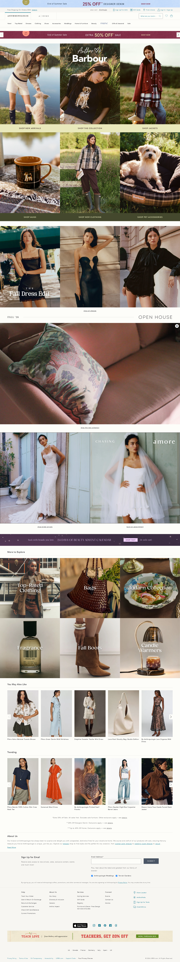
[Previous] (2, 34)
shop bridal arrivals (45, 527)
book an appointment (135, 527)
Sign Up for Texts (143, 902)
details (34, 10)
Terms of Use (23, 958)
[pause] (177, 326)
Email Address (97, 857)
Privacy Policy (122, 882)
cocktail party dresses (123, 844)
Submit (151, 861)
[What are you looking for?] (160, 16)
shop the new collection (90, 428)
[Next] (178, 34)
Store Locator (141, 893)
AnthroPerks (141, 897)
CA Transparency (36, 958)
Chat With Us (141, 907)
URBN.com (59, 958)
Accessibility (49, 958)
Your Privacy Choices (85, 958)
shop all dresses (90, 311)
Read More (11, 847)
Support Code (71, 958)
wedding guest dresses (144, 844)
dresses (66, 844)
